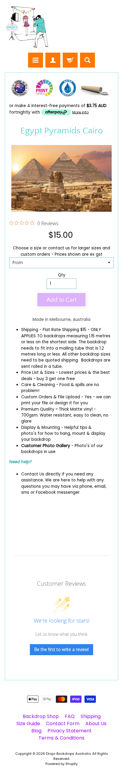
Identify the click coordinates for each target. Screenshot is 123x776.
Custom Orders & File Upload (50, 397)
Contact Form (62, 723)
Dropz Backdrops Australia (68, 753)
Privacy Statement (69, 730)
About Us (96, 723)
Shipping (29, 330)
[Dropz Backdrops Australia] (27, 27)
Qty (61, 275)
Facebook (46, 492)
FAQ (70, 716)
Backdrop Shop (41, 716)
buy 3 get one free (56, 379)
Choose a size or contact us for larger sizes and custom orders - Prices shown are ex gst (61, 251)
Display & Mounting (40, 427)
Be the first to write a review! (61, 649)
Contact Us (32, 474)
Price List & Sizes (38, 372)
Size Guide (28, 723)
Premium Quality (37, 409)
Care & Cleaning (38, 385)
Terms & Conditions (61, 737)
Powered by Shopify (61, 763)
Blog (36, 730)
